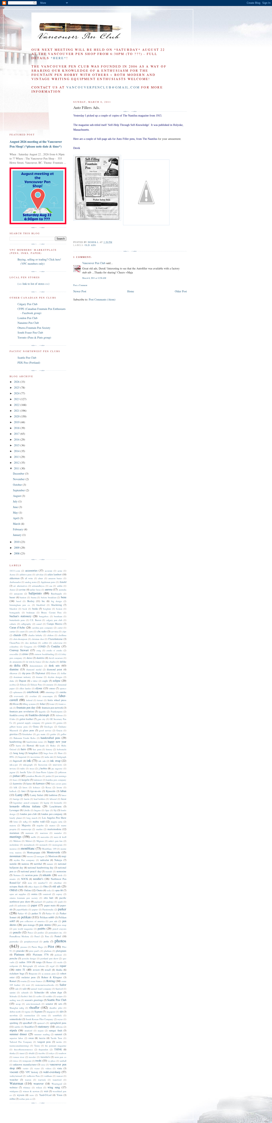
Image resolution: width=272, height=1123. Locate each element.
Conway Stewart (19, 650)
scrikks (49, 996)
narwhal (38, 864)
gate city (41, 719)
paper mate (50, 905)
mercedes (45, 836)
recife (60, 962)
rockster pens (29, 977)
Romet (13, 981)
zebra (12, 1098)
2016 (17, 439)
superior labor (16, 1038)
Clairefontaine (55, 639)
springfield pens (58, 1023)
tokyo (52, 1053)
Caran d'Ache (17, 627)
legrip (46, 802)
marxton (44, 832)
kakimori (38, 779)
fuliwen (59, 715)
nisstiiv (13, 878)
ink (29, 760)
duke (12, 680)
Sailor (63, 985)
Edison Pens (36, 684)
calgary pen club (54, 620)
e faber (34, 680)
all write (29, 578)
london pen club (28, 814)
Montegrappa (33, 852)
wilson (39, 1087)
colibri (45, 642)
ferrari (40, 700)
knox (25, 787)
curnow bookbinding (44, 654)
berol (18, 601)
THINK (58, 1049)
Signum (38, 1011)
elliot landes (25, 688)
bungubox (44, 616)
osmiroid (47, 894)
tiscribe (41, 1053)
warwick (42, 1079)
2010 (17, 542)
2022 (17, 405)
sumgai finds (55, 1030)
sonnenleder (16, 1019)
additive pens (26, 574)
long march (31, 817)
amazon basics (55, 578)
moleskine (14, 844)
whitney (26, 1087)
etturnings (50, 692)
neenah (48, 871)
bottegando (15, 612)
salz (25, 988)
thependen (43, 1049)
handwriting (16, 741)
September (19, 490)
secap (18, 1003)
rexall (48, 969)
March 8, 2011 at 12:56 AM (94, 277)
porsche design (29, 958)
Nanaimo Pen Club (28, 323)
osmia (34, 894)
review (36, 969)
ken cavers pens (58, 783)
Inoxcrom (42, 764)
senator (49, 1004)
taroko (59, 1041)
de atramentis (16, 661)
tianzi (22, 1053)
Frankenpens (57, 711)
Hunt (60, 753)
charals (17, 635)
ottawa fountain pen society (24, 897)
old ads (90, 245)
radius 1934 (25, 962)
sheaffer (34, 1007)
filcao (16, 704)
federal (29, 700)
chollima (62, 635)
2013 (17, 457)
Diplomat (40, 673)
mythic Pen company (24, 860)
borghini (47, 608)
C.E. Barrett (35, 620)
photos (60, 941)
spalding (14, 1023)
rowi (28, 984)
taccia (42, 1038)
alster (40, 578)
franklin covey (17, 715)
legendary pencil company (26, 802)
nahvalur (44, 860)
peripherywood (31, 941)
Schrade (13, 996)
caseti (22, 631)
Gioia (36, 726)
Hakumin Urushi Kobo (25, 737)
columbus (14, 646)
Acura (12, 574)
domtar (39, 677)
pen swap (62, 924)
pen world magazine (23, 928)
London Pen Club (27, 318)
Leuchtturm (56, 806)
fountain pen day (26, 707)
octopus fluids (17, 886)
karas (29, 783)
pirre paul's (34, 950)
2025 (17, 387)
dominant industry (22, 677)
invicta (13, 768)
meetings (16, 836)
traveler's (45, 1057)
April (16, 518)
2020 (17, 416)
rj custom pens (49, 973)
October (18, 485)
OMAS (14, 890)
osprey (59, 894)
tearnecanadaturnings (19, 1045)
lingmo (37, 810)
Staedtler (29, 1026)
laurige (16, 798)
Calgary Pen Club (27, 304)
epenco (63, 688)
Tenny (37, 1045)
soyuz (60, 1019)
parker (62, 909)
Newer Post (79, 291)
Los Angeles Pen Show (54, 817)
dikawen (13, 673)
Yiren (59, 1095)
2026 (17, 382)
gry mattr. (41, 734)
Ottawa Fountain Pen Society (34, 328)
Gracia (59, 730)
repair (63, 966)
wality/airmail (16, 1075)
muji (64, 856)
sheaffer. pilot (55, 1007)
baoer (12, 597)
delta (17, 665)
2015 (17, 445)
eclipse (56, 680)
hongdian (33, 753)
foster (52, 703)
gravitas (14, 734)
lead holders (39, 798)
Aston (12, 589)
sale (17, 988)
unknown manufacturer (24, 1064)
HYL (12, 756)
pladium (48, 950)
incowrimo (35, 756)
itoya (32, 768)
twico (15, 1060)
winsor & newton (31, 1091)
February (18, 529)
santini (13, 992)
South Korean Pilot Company (39, 1019)
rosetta (23, 981)
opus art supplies (18, 894)
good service (45, 730)
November (19, 479)
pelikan (26, 917)
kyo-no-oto (35, 791)
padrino (50, 901)
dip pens (26, 673)
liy (55, 810)
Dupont (22, 680)
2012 (17, 462)
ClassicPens (15, 642)
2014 (17, 451)
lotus (16, 821)
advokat (39, 574)
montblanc (28, 848)
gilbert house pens (19, 726)
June (16, 507)
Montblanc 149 (49, 848)
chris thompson (20, 638)
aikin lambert (55, 574)
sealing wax (15, 1000)
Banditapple (56, 593)
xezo (31, 1095)
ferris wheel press (57, 700)
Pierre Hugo (37, 946)
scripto (60, 996)
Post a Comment (80, 285)
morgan (40, 856)
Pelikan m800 (47, 917)
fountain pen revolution (22, 711)
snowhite (14, 1015)
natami (50, 863)
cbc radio (42, 631)
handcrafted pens (50, 738)
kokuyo (36, 787)
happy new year (57, 741)
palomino (22, 905)
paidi (60, 901)
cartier (12, 631)
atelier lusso (35, 589)
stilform (59, 1026)
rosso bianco (36, 981)
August (17, 496)
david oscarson (56, 657)
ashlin (60, 585)
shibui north (15, 1011)
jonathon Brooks (34, 775)
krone (59, 787)
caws (31, 631)
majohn (40, 825)
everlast (33, 696)
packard (38, 901)
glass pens (28, 730)
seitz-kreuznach (33, 1003)
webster (14, 1087)
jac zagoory (57, 768)
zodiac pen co (25, 1098)
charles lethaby (35, 635)
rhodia (59, 969)
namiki (13, 864)
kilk (15, 787)
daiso (29, 658)
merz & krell (60, 836)
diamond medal (33, 669)
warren (28, 1079)
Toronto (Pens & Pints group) (34, 337)
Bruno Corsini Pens (51, 612)
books (35, 608)
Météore (17, 840)
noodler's (38, 879)
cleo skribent (31, 642)
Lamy (19, 794)
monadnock (29, 844)
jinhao (16, 776)
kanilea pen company (56, 779)
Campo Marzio (55, 624)
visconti (14, 1072)
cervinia (54, 631)
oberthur (58, 882)
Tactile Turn (56, 1038)
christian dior (38, 638)
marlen (39, 829)
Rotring (50, 981)
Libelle (26, 810)
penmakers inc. (56, 932)
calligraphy (26, 623)
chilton (50, 635)
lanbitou (53, 795)
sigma (27, 1011)
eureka (63, 692)
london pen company (52, 814)
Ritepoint (33, 973)
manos (52, 825)
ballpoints (35, 593)
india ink (49, 756)
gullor (63, 734)
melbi (33, 836)
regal (52, 965)
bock (25, 608)
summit (58, 1034)
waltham (48, 1075)
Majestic (26, 825)
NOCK (24, 879)
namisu (25, 864)
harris (18, 745)
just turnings (60, 775)
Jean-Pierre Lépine (45, 772)
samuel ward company (41, 988)
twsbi (38, 1060)
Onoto (39, 890)
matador (58, 832)
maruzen (29, 832)
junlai (48, 775)
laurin (26, 798)
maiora (13, 825)
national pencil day (31, 871)
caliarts (13, 623)
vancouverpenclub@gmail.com (103, 87)
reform (41, 965)
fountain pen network (52, 707)
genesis (48, 722)
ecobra (13, 684)
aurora (48, 589)
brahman (30, 612)
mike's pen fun (55, 840)
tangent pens (44, 1042)
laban (63, 791)
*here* (58, 58)
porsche (13, 958)
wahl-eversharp (51, 1072)
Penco (30, 932)
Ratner (49, 962)
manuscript (26, 829)
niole (60, 875)
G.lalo (12, 719)
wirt (46, 1091)
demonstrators (36, 665)
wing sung (54, 1087)
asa (50, 585)
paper (34, 905)
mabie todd (39, 821)
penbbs (41, 928)
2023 (17, 399)
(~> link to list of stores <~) (33, 284)
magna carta (57, 821)
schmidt (24, 992)
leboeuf (53, 798)
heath (42, 745)
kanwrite (17, 783)
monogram (57, 844)
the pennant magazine (55, 1045)
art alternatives (20, 585)
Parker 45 (22, 913)
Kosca (48, 787)
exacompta (48, 696)
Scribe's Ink (26, 996)
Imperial (22, 756)
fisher (42, 704)
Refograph (28, 965)
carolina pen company (42, 627)
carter (60, 627)
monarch (43, 844)
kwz (24, 791)
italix (22, 768)
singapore (50, 1011)
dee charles (50, 661)
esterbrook (33, 692)
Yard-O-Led (45, 1095)
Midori (28, 840)
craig (38, 650)
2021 (17, 410)
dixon (53, 673)
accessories (31, 570)
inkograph (28, 764)
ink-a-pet (14, 764)
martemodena (54, 829)
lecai (63, 799)
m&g (25, 821)
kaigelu (25, 779)
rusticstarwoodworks (44, 984)
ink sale (42, 760)
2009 (17, 547)
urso (43, 1064)
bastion (23, 597)
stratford (28, 1030)
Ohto (45, 886)
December (19, 473)
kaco (15, 779)
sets (60, 1004)
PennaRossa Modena (19, 936)
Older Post (181, 291)
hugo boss (48, 753)
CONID (42, 646)
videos (48, 1068)
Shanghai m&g (17, 1007)
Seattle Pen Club (27, 357)
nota (30, 882)
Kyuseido (50, 791)
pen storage (29, 925)
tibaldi (31, 1053)
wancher (14, 1079)
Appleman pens (48, 582)
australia (62, 589)
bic (43, 601)
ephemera (17, 692)
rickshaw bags (17, 973)
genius (60, 722)
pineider (20, 951)
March (17, 524)
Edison (23, 684)
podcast (58, 954)
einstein (49, 684)
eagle (45, 680)
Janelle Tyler (26, 772)
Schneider (39, 992)
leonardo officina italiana (25, 806)
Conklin (55, 646)
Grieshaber (27, 734)
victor (37, 1068)
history (49, 749)
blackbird (40, 604)
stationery (43, 1026)
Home (130, 291)
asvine (22, 589)
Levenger (14, 810)
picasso (24, 946)
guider (53, 734)
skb (61, 1011)
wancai (59, 1075)
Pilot (51, 946)
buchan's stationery (20, 616)
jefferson (62, 772)
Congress (28, 646)
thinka (12, 1053)
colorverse (58, 642)
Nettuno (17, 875)
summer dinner (18, 1034)
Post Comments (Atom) (102, 299)
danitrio (40, 658)
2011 (17, 468)
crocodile (14, 654)
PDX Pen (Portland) (29, 362)
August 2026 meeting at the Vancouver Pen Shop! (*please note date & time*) (36, 144)
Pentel (58, 936)
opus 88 (59, 890)
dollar (63, 673)
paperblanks (22, 909)
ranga (39, 962)
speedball (27, 1023)
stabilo (17, 1026)
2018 (17, 428)
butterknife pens (17, 620)
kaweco (40, 783)
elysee (38, 688)
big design (56, 601)
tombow (62, 1053)
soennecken (29, 1015)
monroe (13, 848)
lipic (47, 810)
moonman (15, 856)
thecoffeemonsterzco (23, 1049)
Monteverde (53, 852)
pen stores (45, 925)
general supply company (28, 722)
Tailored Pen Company (21, 1041)
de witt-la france (33, 661)
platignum (61, 951)
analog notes (31, 582)
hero (23, 749)
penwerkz (14, 941)
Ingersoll (17, 761)
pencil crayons (59, 928)
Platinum (19, 954)
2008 (17, 553)
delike (63, 661)
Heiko (53, 745)
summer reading (42, 1034)
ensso (52, 688)
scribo (39, 996)
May (16, 512)
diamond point (54, 669)
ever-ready (19, 696)
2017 (17, 434)
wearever (38, 1083)
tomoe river (18, 1056)
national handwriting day (41, 867)
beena (33, 597)
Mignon (40, 840)
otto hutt (48, 898)
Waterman (16, 1083)
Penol (37, 936)
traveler (32, 1056)
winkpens (14, 1091)
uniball (63, 1060)
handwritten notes (34, 741)
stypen (41, 1030)
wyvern (20, 1095)
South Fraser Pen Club (30, 332)
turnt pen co (60, 1056)
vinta (59, 1068)
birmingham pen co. (20, 604)
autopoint (18, 593)
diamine (14, 669)
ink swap (55, 761)
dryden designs (55, 677)
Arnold (62, 582)
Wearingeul (57, 1083)
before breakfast (48, 597)
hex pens (37, 749)
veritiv (26, 1068)
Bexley (30, 601)
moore (30, 856)
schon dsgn (56, 992)
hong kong (18, 753)
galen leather (26, 719)
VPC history (31, 1072)
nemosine (61, 871)
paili (12, 905)
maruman (14, 833)
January (17, 535)
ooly (49, 890)
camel (39, 623)
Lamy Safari (36, 795)
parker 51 (36, 913)
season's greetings (34, 1000)
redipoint (14, 965)
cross (25, 654)
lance (64, 795)
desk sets (54, 665)
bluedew (13, 608)
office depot (33, 886)
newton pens (31, 875)
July (15, 501)
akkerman (15, 578)
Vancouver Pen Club (93, 263)
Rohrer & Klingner (51, 977)
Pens (47, 936)
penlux (41, 932)
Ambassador (15, 582)
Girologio (48, 726)
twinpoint (27, 1060)
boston (59, 608)
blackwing (56, 605)
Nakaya (58, 860)
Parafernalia (47, 909)
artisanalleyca (38, 585)
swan (31, 1038)
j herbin (43, 768)
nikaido (47, 875)
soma (43, 1015)
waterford (57, 1079)
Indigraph (61, 756)
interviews (57, 764)
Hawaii (30, 745)
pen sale (53, 921)
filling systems (29, 703)
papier (35, 909)
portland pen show (49, 958)
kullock (13, 791)
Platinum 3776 (41, 954)
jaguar (12, 772)
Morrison (53, 856)
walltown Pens (33, 1075)
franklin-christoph (39, 715)
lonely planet (16, 817)
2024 (17, 393)
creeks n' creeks (54, 650)
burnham (58, 616)
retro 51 (20, 969)
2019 (17, 422)
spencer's (41, 1022)
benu (63, 597)
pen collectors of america (32, 921)
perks (46, 941)
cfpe (64, 631)
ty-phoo (52, 1060)
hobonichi (61, 749)
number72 (43, 882)
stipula (13, 1030)
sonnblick (57, 1015)
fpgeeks (42, 711)
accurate (48, 570)
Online (27, 890)
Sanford (59, 988)
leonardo (58, 802)
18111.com (15, 570)
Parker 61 (50, 913)
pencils (17, 932)
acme (60, 570)
